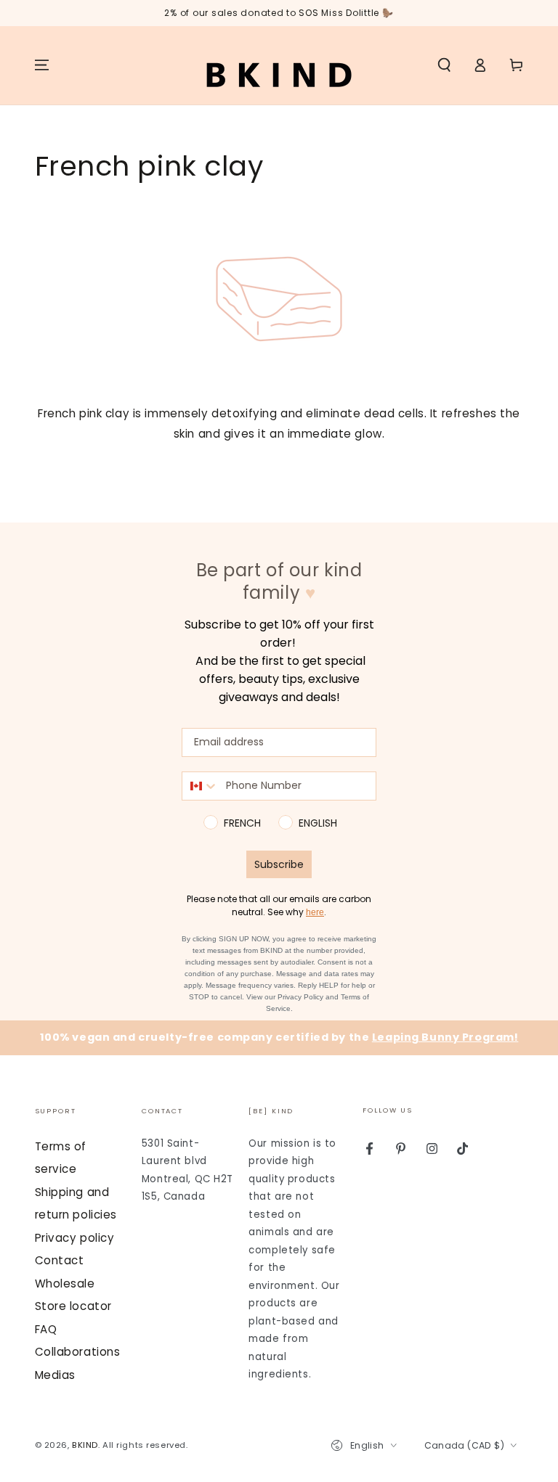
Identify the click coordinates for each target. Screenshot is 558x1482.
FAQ (46, 1329)
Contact (59, 1260)
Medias (55, 1375)
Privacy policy (75, 1237)
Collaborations (78, 1351)
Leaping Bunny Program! (445, 1037)
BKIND (85, 1445)
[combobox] (200, 786)
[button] (444, 65)
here (315, 912)
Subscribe (279, 864)
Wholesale (65, 1283)
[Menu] (42, 65)
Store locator (73, 1306)
